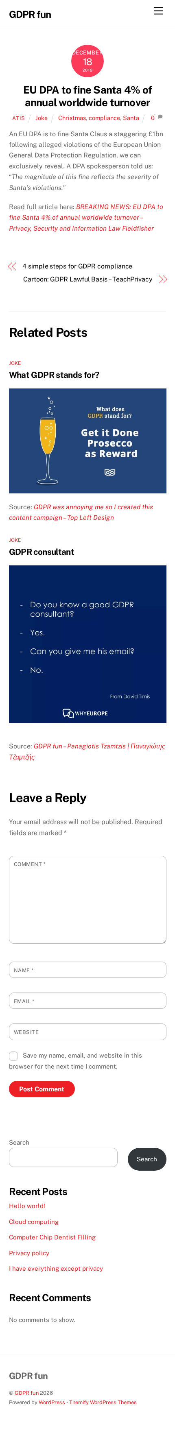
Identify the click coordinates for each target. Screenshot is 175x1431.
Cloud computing (34, 1221)
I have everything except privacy (56, 1268)
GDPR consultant (41, 552)
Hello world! (27, 1205)
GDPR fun (27, 1393)
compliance (104, 117)
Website (26, 1032)
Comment (30, 864)
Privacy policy (29, 1253)
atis (18, 118)
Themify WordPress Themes (103, 1402)
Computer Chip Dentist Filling (52, 1237)
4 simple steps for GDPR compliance (77, 266)
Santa (131, 117)
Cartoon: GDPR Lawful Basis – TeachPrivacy (88, 279)
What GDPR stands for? (54, 375)
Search (19, 1142)
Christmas (72, 117)
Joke (41, 117)
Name (24, 970)
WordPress (52, 1402)
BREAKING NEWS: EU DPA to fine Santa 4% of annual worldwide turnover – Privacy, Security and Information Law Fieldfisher (86, 217)
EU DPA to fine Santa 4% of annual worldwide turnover (87, 96)
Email (24, 1001)
